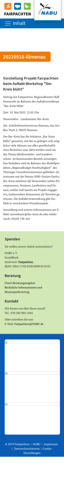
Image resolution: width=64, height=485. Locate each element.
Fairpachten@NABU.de (28, 324)
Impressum (51, 444)
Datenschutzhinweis (27, 448)
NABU (36, 444)
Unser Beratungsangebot (20, 283)
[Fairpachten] (18, 9)
